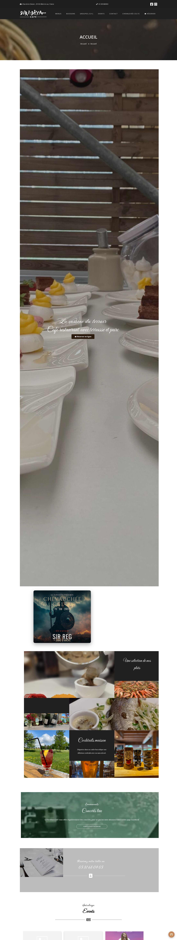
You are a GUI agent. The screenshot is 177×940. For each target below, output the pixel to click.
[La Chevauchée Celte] (62, 616)
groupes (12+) (86, 14)
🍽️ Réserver (149, 14)
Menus (58, 14)
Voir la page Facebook (91, 826)
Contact (113, 14)
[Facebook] (151, 4)
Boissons (70, 14)
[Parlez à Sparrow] (171, 934)
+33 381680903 (103, 4)
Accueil (83, 43)
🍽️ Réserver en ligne (83, 336)
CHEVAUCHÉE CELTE (131, 14)
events (101, 14)
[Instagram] (155, 4)
